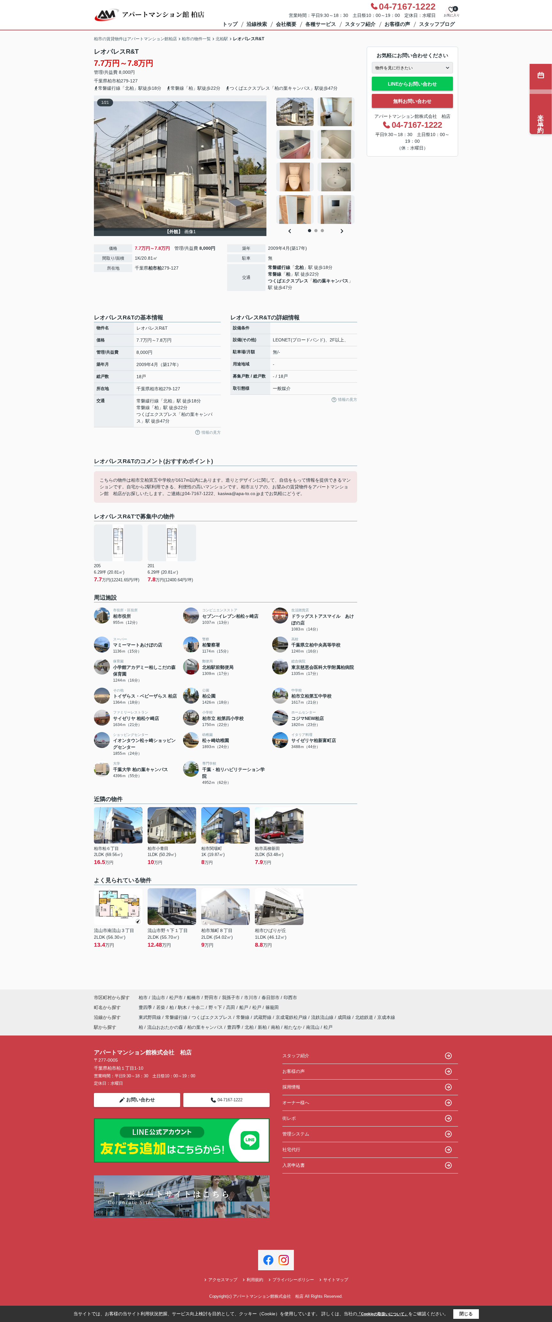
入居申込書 (293, 1165)
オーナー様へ (295, 1102)
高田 (231, 1007)
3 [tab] (322, 230)
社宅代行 (291, 1149)
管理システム (295, 1133)
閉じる (466, 1313)
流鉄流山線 (323, 1017)
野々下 (216, 1007)
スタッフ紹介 (360, 24)
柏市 (111, 80)
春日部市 (271, 997)
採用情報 (291, 1086)
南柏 (275, 1027)
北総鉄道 (364, 1017)
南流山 (312, 1027)
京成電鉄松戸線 (292, 1017)
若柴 (161, 1007)
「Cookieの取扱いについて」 (382, 1314)
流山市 (158, 997)
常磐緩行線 (279, 267)
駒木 (183, 1007)
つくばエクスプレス (288, 280)
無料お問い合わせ (412, 101)
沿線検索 (257, 24)
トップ (230, 24)
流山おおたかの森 (165, 1027)
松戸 (257, 1007)
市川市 (250, 997)
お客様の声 (397, 24)
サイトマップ (335, 1279)
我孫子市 (231, 997)
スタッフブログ (437, 24)
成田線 (345, 1017)
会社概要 (286, 24)
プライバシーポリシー (293, 1279)
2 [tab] (316, 230)
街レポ (289, 1118)
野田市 (211, 997)
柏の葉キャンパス (331, 280)
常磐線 (274, 274)
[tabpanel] (315, 161)
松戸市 (176, 997)
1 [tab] (309, 230)
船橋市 (193, 997)
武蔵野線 (263, 1017)
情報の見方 (211, 432)
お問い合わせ (140, 1099)
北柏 (299, 267)
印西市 (290, 997)
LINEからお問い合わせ (412, 84)
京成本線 (386, 1017)
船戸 (244, 1007)
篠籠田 (272, 1007)
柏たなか (293, 1027)
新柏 (262, 1027)
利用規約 (255, 1279)
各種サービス (320, 24)
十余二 (198, 1007)
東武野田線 (150, 1017)
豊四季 (146, 1007)
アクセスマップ (222, 1279)
